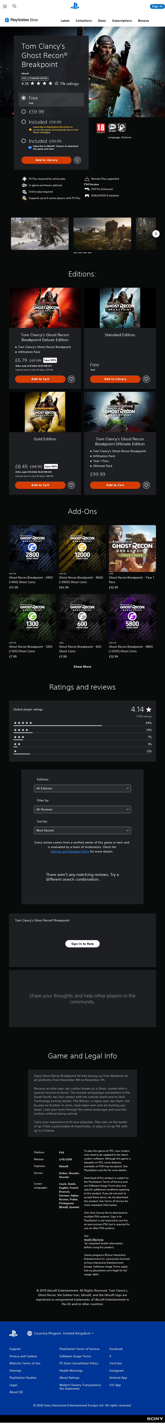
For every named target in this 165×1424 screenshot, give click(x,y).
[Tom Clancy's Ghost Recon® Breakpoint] (40, 233)
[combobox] (82, 788)
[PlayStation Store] (22, 19)
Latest (65, 21)
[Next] (156, 233)
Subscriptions (122, 21)
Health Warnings (94, 1239)
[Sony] (155, 1422)
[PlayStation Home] (75, 6)
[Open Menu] (5, 6)
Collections (84, 21)
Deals (102, 21)
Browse (143, 21)
